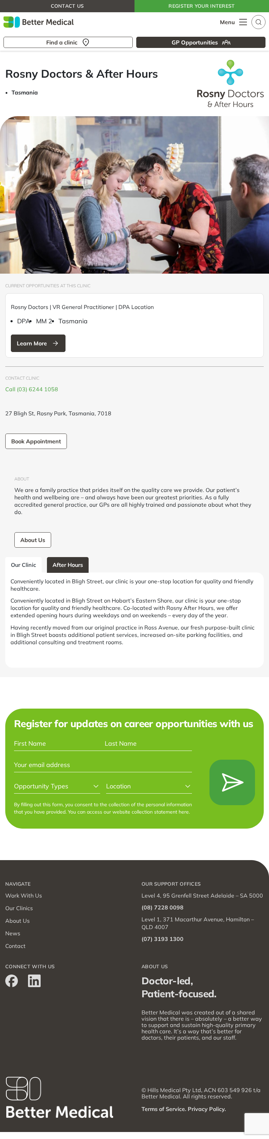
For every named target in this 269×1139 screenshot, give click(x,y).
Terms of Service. (164, 1109)
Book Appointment (36, 441)
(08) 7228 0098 (163, 907)
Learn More (32, 343)
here (184, 812)
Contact (15, 945)
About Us (32, 539)
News (12, 933)
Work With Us (23, 895)
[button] (258, 21)
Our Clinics (19, 908)
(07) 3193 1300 (163, 938)
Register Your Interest (201, 6)
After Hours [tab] (68, 564)
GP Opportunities (195, 42)
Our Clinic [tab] (23, 564)
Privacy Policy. (207, 1109)
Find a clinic (61, 42)
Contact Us (67, 6)
